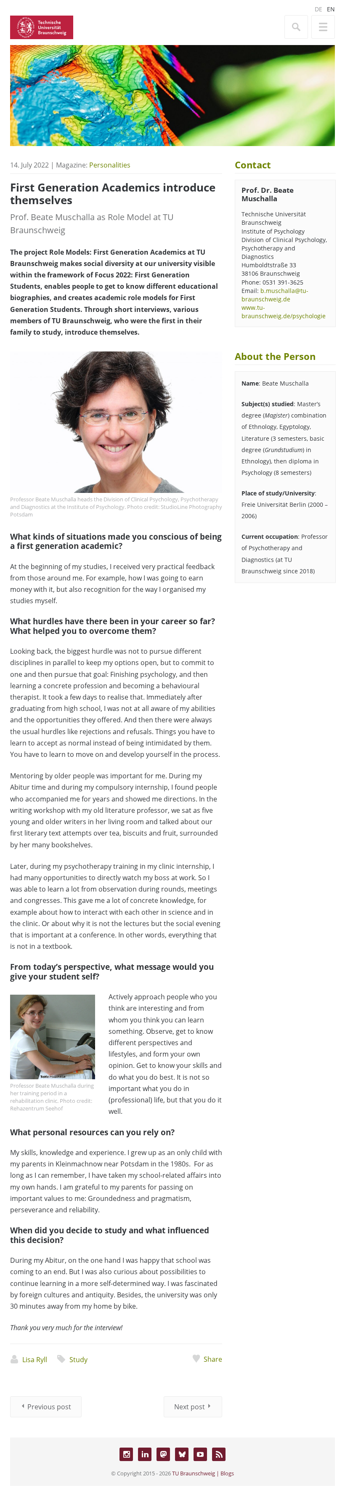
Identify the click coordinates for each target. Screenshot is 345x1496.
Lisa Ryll (34, 1359)
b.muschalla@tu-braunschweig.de (275, 295)
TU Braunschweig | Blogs (203, 1473)
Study (78, 1359)
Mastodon (163, 1454)
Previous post (49, 1406)
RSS (219, 1454)
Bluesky (181, 1454)
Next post (189, 1406)
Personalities (109, 165)
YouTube (200, 1454)
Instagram (126, 1454)
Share (213, 1359)
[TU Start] (41, 26)
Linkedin (144, 1454)
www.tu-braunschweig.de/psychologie (284, 311)
